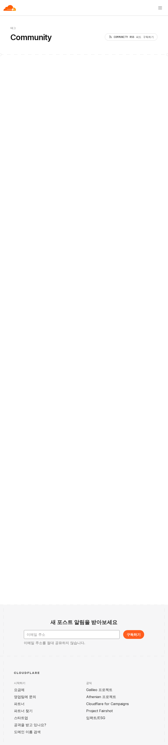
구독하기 (134, 634)
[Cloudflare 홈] (10, 8)
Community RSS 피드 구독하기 (134, 37)
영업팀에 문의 (25, 697)
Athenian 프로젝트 (101, 697)
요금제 (19, 690)
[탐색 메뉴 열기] (160, 8)
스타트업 (21, 718)
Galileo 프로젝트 (99, 690)
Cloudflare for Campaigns (107, 704)
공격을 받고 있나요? (30, 725)
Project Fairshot (99, 711)
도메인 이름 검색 (27, 732)
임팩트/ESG (95, 718)
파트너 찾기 (23, 711)
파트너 (19, 704)
